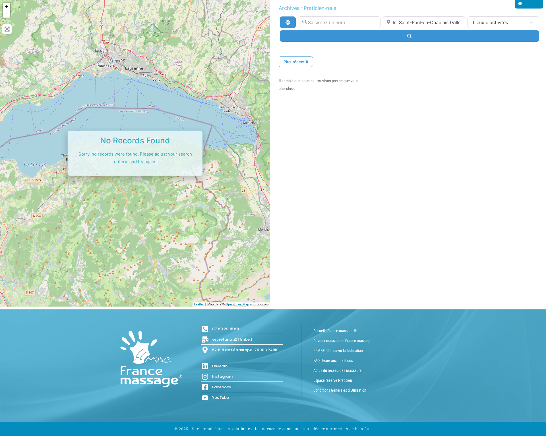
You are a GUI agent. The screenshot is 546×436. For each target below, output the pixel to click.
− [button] (6, 14)
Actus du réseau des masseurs (337, 370)
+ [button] (6, 6)
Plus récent (295, 61)
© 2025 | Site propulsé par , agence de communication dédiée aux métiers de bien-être (273, 429)
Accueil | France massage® (335, 330)
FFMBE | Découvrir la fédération (338, 350)
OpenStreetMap (237, 304)
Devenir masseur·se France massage (342, 340)
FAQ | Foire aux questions (333, 360)
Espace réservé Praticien (332, 380)
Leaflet (199, 304)
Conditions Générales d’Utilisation (339, 390)
